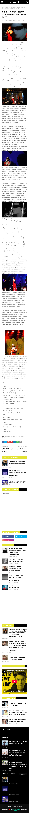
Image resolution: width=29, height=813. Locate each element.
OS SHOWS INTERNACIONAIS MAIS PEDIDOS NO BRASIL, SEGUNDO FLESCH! (17, 463)
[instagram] (8, 540)
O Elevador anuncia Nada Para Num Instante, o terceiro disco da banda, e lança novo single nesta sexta (18, 764)
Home (9, 806)
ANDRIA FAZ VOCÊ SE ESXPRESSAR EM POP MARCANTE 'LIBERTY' (15, 568)
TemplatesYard (16, 809)
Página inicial (5, 7)
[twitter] (21, 536)
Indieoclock (14, 2)
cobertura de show (10, 436)
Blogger (15, 810)
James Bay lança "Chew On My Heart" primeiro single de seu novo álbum (18, 657)
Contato (19, 806)
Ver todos (23, 774)
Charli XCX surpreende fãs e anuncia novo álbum (18, 720)
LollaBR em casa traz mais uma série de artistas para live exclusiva (18, 703)
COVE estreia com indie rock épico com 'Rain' (16, 560)
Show (10, 7)
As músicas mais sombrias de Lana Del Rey (17, 587)
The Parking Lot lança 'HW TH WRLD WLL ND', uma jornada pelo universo (18, 743)
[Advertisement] (14, 607)
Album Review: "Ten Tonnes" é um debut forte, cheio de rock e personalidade (18, 551)
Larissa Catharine (7, 20)
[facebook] (8, 536)
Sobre (14, 806)
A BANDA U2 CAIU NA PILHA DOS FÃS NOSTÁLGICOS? (17, 482)
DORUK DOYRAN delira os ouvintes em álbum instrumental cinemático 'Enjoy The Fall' (18, 578)
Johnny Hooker (20, 436)
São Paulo (4, 438)
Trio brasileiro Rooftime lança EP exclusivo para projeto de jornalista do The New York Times (17, 753)
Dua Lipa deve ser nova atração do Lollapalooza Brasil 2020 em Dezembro (18, 712)
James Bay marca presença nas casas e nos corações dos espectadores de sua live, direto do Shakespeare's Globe (18, 632)
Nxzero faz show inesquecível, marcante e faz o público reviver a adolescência (17, 473)
